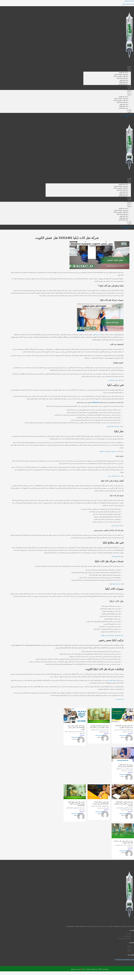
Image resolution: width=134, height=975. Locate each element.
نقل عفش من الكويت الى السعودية (107, 451)
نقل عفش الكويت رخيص (114, 476)
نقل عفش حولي (115, 525)
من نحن (129, 92)
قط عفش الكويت (116, 556)
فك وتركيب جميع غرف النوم (121, 74)
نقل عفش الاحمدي (123, 84)
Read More (130, 733)
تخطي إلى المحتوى (129, 1)
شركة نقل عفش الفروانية (113, 426)
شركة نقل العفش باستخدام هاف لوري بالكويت (112, 635)
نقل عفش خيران (119, 699)
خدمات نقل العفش (123, 72)
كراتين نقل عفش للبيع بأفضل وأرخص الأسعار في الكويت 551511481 (76, 803)
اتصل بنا (129, 110)
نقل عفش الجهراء (123, 82)
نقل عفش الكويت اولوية (128, 4)
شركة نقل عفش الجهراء (115, 583)
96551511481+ (95, 402)
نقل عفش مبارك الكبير (122, 78)
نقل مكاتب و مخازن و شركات (120, 76)
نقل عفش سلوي (124, 80)
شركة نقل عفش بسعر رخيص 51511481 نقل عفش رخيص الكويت (76, 727)
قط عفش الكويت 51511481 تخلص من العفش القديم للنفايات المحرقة (123, 803)
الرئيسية (129, 90)
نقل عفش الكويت (96, 334)
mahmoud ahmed (123, 735)
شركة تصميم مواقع (75, 969)
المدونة (129, 87)
